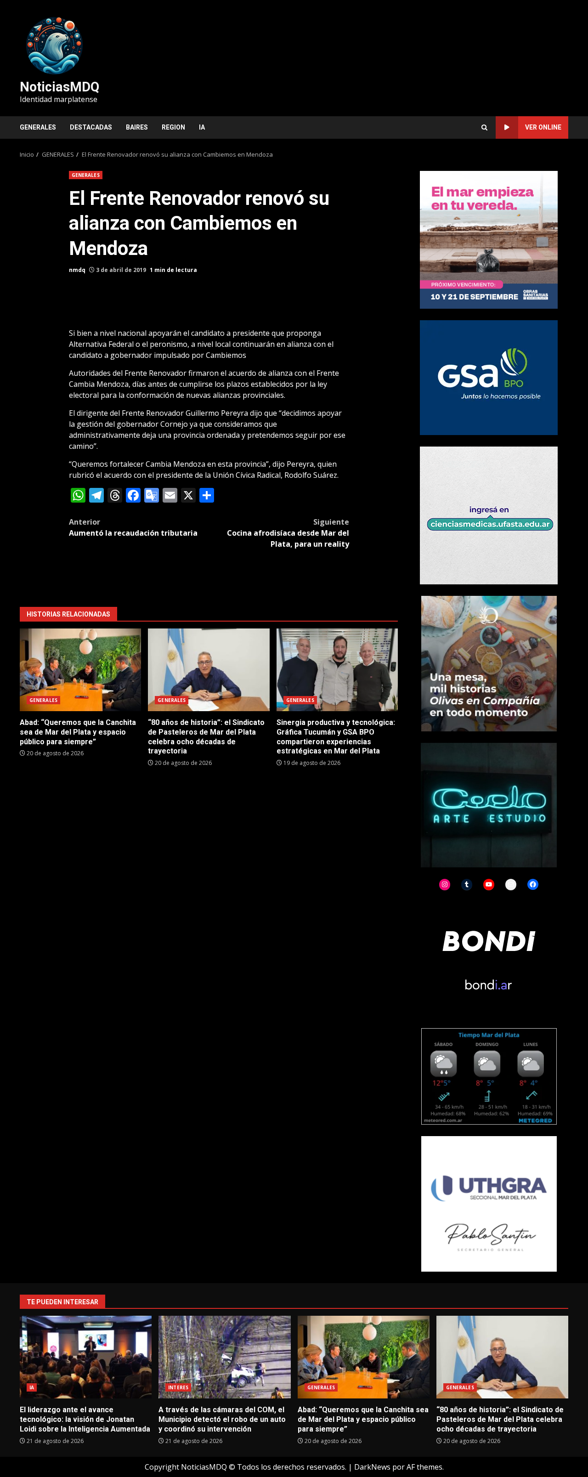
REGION (173, 127)
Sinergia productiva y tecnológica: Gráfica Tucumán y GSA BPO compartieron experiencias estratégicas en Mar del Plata (337, 669)
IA (202, 127)
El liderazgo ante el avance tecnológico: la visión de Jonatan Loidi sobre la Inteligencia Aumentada (86, 1357)
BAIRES (137, 127)
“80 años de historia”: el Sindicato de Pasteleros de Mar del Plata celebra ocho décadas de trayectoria (208, 669)
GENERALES (38, 127)
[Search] (484, 127)
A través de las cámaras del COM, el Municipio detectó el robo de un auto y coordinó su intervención (224, 1357)
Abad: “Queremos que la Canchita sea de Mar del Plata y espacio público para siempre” (80, 669)
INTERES (178, 1387)
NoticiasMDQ (59, 87)
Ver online (543, 127)
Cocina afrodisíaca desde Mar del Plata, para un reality (288, 533)
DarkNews (372, 1467)
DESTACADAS (91, 127)
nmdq (77, 270)
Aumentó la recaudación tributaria (133, 527)
